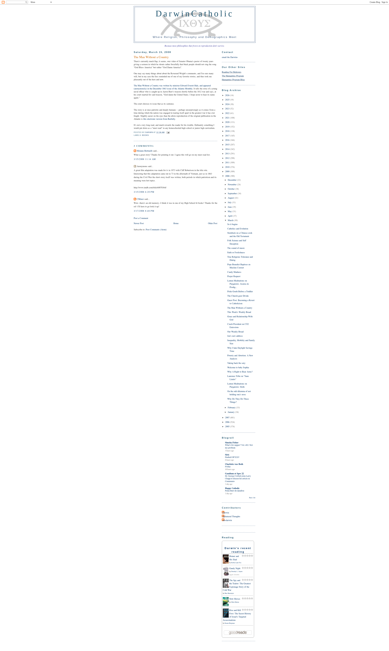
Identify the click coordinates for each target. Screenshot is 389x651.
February (232, 407)
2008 (227, 175)
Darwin (226, 512)
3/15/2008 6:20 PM (144, 191)
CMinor (140, 199)
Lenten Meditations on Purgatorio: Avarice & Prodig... (238, 284)
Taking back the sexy (236, 363)
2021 (227, 117)
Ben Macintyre (229, 593)
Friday (228, 466)
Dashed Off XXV (232, 457)
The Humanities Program (233, 75)
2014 (227, 149)
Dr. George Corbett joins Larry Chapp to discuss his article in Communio (238, 479)
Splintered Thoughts (231, 516)
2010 (227, 167)
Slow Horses (234, 598)
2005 (227, 426)
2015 (227, 144)
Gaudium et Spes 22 (234, 473)
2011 (227, 162)
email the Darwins (230, 57)
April (230, 215)
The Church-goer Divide (238, 295)
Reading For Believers (231, 72)
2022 (227, 113)
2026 (227, 95)
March (231, 220)
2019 (227, 126)
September (233, 193)
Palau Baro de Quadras (234, 490)
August (231, 197)
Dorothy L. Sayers (237, 571)
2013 (227, 153)
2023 (227, 108)
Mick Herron (235, 602)
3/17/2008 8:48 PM (144, 210)
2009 (227, 171)
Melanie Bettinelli (144, 150)
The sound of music (236, 248)
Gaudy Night (234, 568)
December (232, 179)
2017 (227, 135)
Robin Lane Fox (236, 562)
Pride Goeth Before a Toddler (240, 291)
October (231, 188)
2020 (227, 122)
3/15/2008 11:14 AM (145, 159)
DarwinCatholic (195, 13)
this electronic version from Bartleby (159, 118)
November (232, 184)
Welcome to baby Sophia (238, 367)
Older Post (212, 223)
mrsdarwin (227, 520)
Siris (227, 454)
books (145, 135)
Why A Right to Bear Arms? (240, 371)
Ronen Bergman (230, 623)
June (230, 206)
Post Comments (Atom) (156, 229)
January (231, 412)
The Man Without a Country (239, 307)
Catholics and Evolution (237, 228)
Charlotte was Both (234, 464)
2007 (227, 417)
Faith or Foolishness (236, 252)
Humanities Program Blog (233, 79)
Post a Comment (141, 218)
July (230, 202)
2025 (227, 99)
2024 (227, 104)
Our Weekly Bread (235, 331)
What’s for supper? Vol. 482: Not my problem (239, 446)
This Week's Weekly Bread (239, 312)
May (230, 211)
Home (176, 223)
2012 (227, 158)
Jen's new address (235, 335)
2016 (227, 140)
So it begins (232, 224)
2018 (227, 131)
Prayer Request (233, 276)
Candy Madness (234, 272)
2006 (227, 422)
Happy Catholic (232, 488)
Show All (252, 498)
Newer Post (139, 223)
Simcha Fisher (231, 442)
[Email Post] (167, 132)
